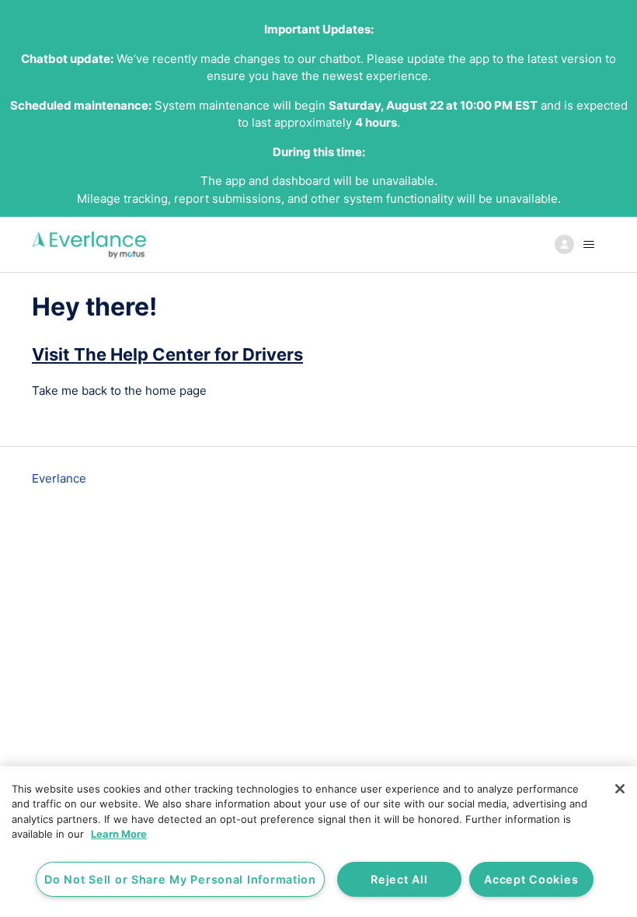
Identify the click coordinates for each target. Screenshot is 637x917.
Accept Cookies (531, 879)
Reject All (399, 879)
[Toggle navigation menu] (577, 244)
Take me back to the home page (119, 390)
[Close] (620, 789)
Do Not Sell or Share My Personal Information (180, 879)
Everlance (59, 478)
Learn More (119, 834)
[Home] (90, 244)
